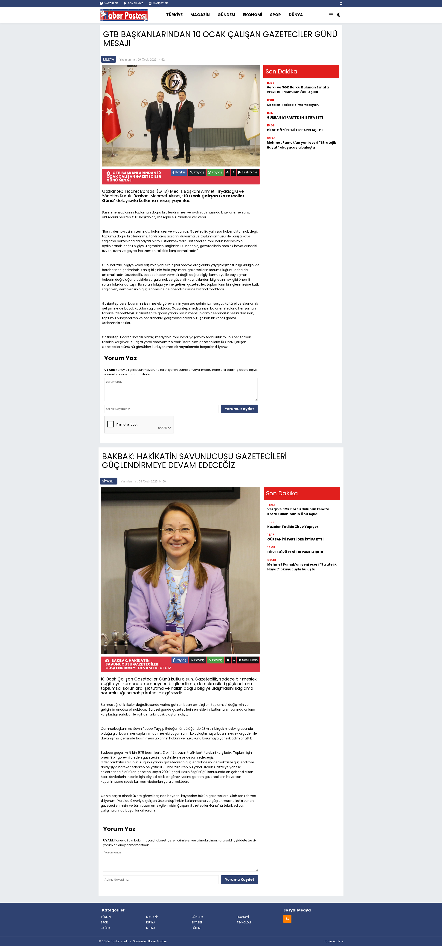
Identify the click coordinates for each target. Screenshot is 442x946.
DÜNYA (296, 15)
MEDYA (108, 59)
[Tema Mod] (339, 15)
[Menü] (331, 15)
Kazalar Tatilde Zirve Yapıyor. (293, 104)
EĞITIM (196, 928)
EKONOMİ (252, 15)
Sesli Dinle (249, 172)
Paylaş (180, 172)
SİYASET (108, 481)
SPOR (275, 15)
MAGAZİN (200, 15)
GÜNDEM (226, 15)
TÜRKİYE (174, 15)
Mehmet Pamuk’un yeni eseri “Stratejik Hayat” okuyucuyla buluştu (301, 145)
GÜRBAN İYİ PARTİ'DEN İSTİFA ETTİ (295, 117)
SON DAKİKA (135, 3)
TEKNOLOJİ (244, 922)
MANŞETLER (160, 3)
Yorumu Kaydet (239, 408)
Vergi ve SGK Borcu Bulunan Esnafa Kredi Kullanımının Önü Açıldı (298, 89)
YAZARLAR (111, 3)
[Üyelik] (341, 3)
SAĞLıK (105, 928)
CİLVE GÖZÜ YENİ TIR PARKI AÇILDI (295, 130)
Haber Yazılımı (333, 941)
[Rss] (287, 919)
